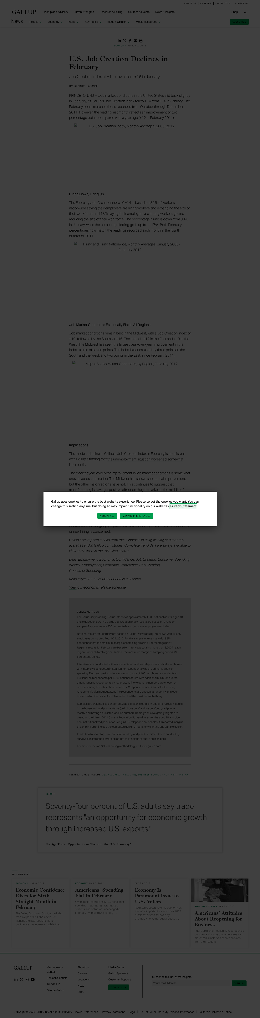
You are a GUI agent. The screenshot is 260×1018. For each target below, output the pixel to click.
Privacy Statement (183, 506)
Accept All (107, 516)
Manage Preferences (137, 516)
